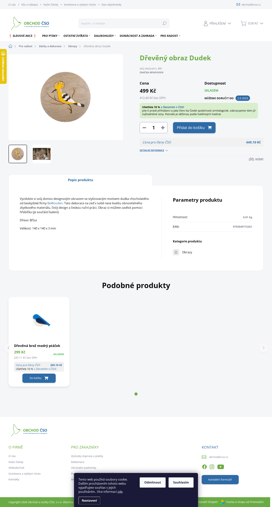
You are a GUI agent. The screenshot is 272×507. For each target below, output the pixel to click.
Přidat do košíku (191, 127)
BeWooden (55, 203)
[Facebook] (204, 466)
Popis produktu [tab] (80, 180)
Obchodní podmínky (83, 467)
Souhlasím (181, 482)
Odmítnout (152, 482)
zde (119, 492)
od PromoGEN (254, 502)
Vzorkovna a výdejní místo (80, 4)
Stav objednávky (111, 4)
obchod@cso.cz (218, 457)
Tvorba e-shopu (236, 502)
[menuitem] (24, 35)
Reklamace (77, 462)
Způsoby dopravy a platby (87, 456)
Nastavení (89, 500)
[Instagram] (212, 466)
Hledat (164, 23)
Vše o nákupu (29, 4)
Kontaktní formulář (220, 479)
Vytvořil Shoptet (208, 502)
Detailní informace (152, 150)
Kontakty (14, 479)
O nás (12, 4)
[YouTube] (220, 466)
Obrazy (187, 252)
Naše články (50, 4)
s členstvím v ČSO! (172, 107)
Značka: (151, 72)
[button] (136, 394)
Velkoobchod (16, 467)
